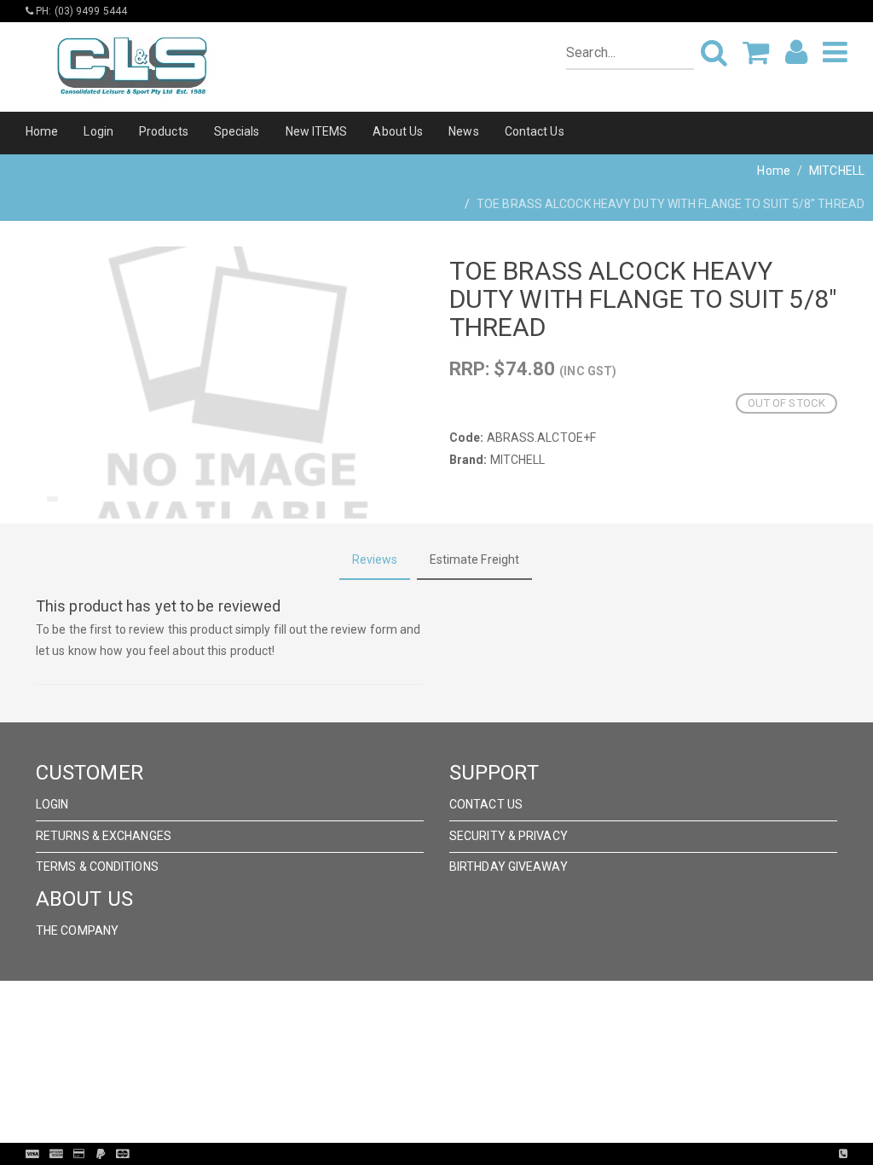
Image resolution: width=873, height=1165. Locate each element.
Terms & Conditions (97, 866)
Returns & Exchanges (103, 836)
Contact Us (534, 131)
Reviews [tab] (375, 559)
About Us (398, 131)
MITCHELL (836, 170)
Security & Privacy (508, 836)
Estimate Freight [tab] (475, 559)
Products (163, 131)
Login (98, 131)
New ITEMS (317, 131)
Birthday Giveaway (508, 866)
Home (42, 131)
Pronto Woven (471, 1154)
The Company (77, 930)
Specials (237, 131)
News (463, 131)
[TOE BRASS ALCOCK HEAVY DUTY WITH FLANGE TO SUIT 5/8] (229, 382)
